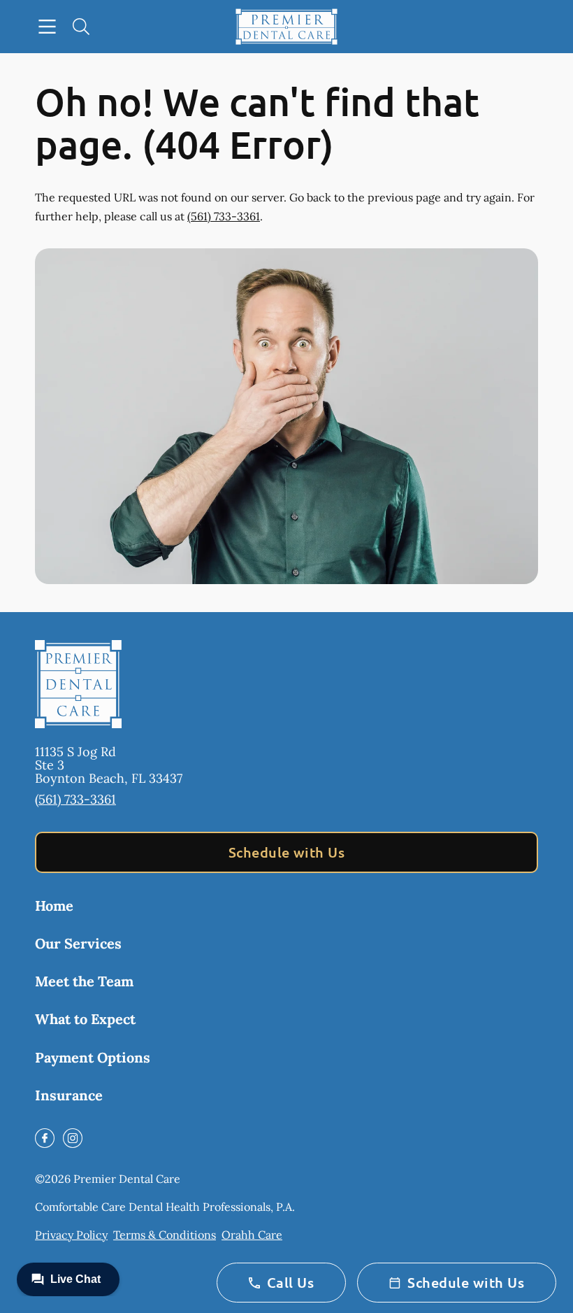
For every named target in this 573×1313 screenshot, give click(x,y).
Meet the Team (84, 981)
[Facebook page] (45, 1138)
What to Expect (85, 1019)
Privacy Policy (71, 1235)
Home (54, 905)
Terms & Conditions (164, 1235)
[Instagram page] (72, 1138)
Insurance (69, 1095)
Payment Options (92, 1057)
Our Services (78, 943)
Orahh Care (252, 1235)
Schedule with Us (287, 852)
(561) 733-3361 (223, 216)
